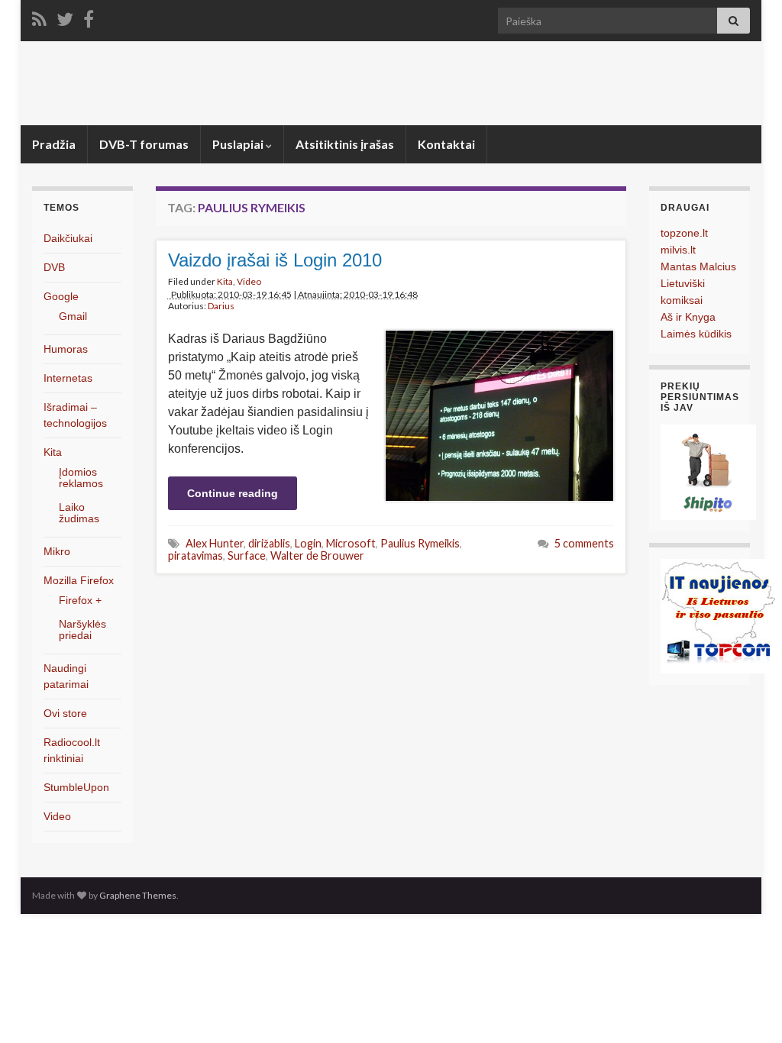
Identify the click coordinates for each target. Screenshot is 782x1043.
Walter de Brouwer (317, 555)
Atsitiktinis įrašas (345, 144)
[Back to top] (748, 1009)
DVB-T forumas (144, 144)
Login (308, 543)
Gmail (73, 316)
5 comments (584, 543)
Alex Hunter (215, 543)
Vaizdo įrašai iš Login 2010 (275, 260)
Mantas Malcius (698, 266)
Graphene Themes (137, 895)
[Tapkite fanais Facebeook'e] (88, 16)
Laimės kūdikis (696, 334)
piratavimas (195, 555)
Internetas (68, 378)
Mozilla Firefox (79, 580)
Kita (225, 281)
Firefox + (80, 600)
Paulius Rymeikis (420, 543)
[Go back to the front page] (391, 83)
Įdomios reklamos (81, 477)
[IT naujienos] (718, 615)
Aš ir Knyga (688, 317)
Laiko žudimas (79, 513)
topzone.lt (684, 233)
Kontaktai (446, 144)
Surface (247, 555)
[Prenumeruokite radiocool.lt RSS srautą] (39, 16)
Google (61, 296)
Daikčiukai (68, 238)
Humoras (66, 349)
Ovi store (65, 713)
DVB (54, 267)
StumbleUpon (76, 787)
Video (249, 281)
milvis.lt (678, 250)
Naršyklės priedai (82, 629)
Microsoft (351, 543)
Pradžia (54, 144)
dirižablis (269, 543)
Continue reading (232, 493)
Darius (221, 306)
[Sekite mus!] (65, 16)
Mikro (57, 551)
